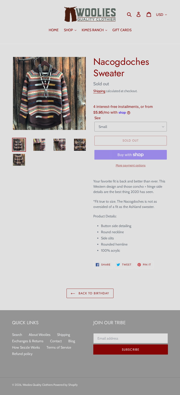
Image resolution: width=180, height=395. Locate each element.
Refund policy (22, 354)
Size (97, 118)
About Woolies (39, 335)
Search (17, 335)
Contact (56, 341)
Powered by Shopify (65, 384)
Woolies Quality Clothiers (38, 384)
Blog (71, 341)
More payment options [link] (131, 165)
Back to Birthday (93, 293)
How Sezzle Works (26, 347)
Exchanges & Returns (27, 341)
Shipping (99, 91)
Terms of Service (59, 347)
